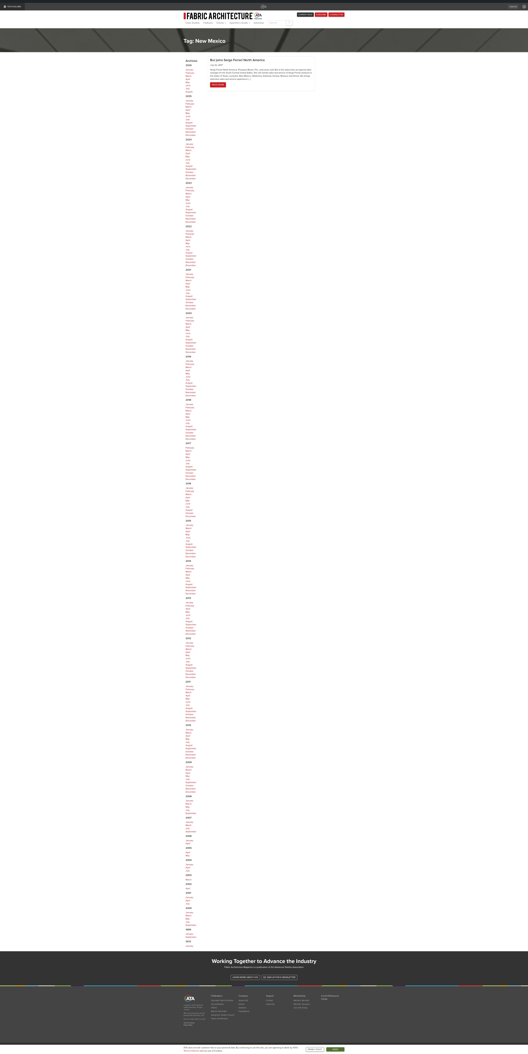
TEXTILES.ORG (14, 6)
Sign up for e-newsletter (280, 977)
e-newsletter (336, 14)
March (189, 76)
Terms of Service (191, 1050)
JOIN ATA (513, 7)
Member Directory (302, 1004)
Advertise (259, 22)
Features (208, 22)
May (188, 82)
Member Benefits (301, 1000)
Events (220, 22)
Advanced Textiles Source (222, 1015)
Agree (335, 1049)
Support (269, 996)
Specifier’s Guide (239, 22)
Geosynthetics (217, 1004)
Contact (269, 1000)
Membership (299, 996)
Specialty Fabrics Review (222, 1000)
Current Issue (305, 14)
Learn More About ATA (245, 977)
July (188, 88)
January (189, 69)
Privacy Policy (315, 1049)
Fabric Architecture (219, 1018)
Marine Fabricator (219, 1011)
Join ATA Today (300, 1007)
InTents (214, 1007)
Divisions (242, 1007)
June (188, 85)
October (189, 128)
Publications (216, 996)
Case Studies (192, 22)
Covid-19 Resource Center (330, 997)
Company (243, 996)
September (191, 125)
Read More (218, 84)
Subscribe (321, 14)
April (188, 79)
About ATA (243, 1000)
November (191, 132)
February (190, 73)
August (189, 91)
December (191, 135)
